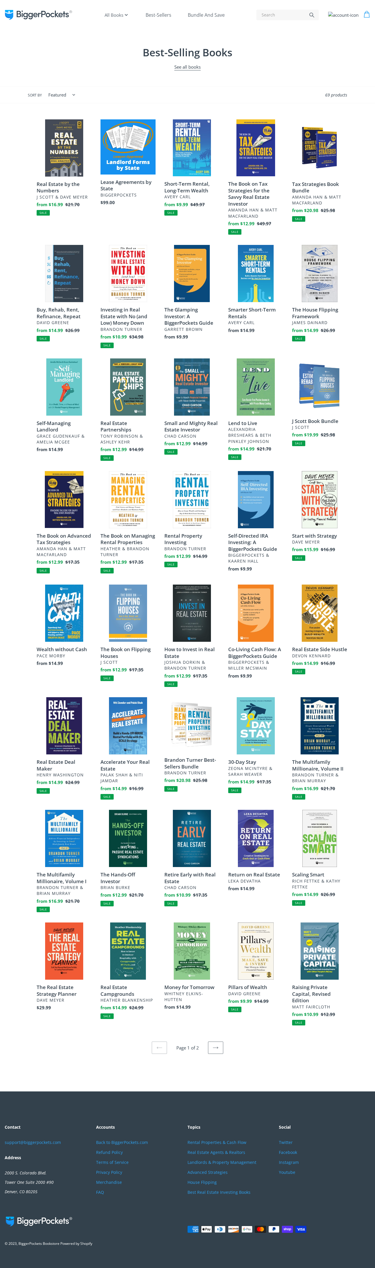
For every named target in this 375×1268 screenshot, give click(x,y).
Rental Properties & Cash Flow (217, 1142)
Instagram (289, 1162)
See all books (187, 67)
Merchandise (109, 1182)
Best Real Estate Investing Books (219, 1192)
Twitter (286, 1142)
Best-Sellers (158, 15)
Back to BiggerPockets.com (122, 1142)
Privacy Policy (109, 1172)
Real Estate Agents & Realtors (216, 1152)
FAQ (100, 1192)
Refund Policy (109, 1152)
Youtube (287, 1172)
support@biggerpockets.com (33, 1142)
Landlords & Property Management (222, 1162)
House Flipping (202, 1182)
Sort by (35, 95)
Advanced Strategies (208, 1172)
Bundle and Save (206, 15)
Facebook (288, 1152)
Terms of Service (112, 1162)
